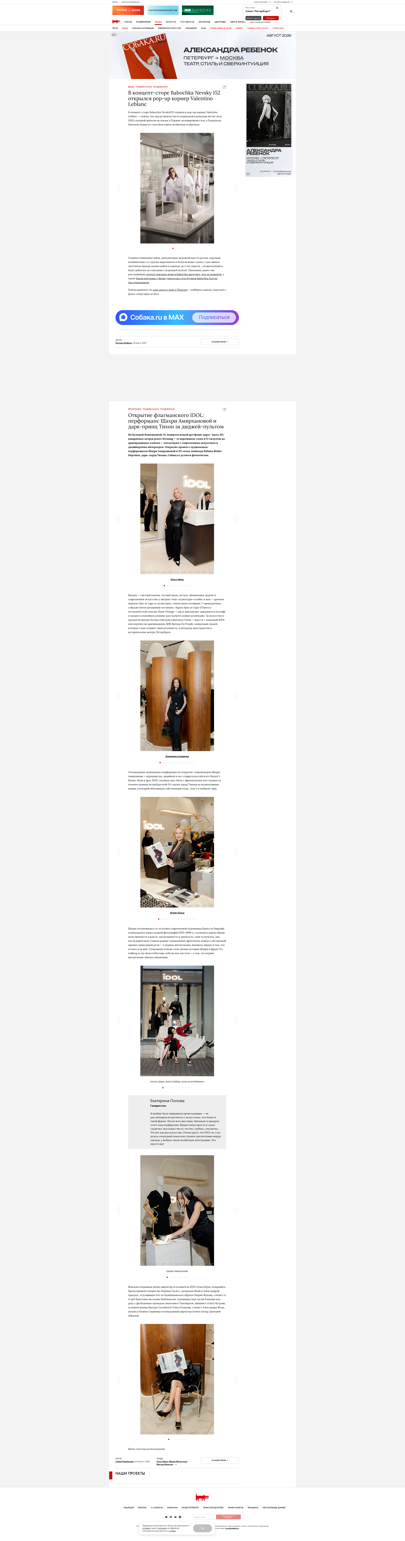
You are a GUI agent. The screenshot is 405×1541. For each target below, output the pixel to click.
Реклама (142, 1508)
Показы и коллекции (143, 28)
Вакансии (172, 1508)
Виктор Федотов (165, 1470)
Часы (203, 28)
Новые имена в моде (221, 28)
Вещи (125, 28)
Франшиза (253, 1508)
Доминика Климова (177, 762)
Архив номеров (235, 1508)
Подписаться (144, 87)
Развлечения (143, 22)
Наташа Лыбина (123, 343)
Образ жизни (238, 22)
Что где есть (187, 22)
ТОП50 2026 (278, 28)
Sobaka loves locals (257, 28)
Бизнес (239, 28)
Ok (202, 1528)
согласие (162, 1528)
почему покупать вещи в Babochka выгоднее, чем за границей (183, 274)
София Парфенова (124, 1467)
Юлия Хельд (177, 919)
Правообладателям (213, 1508)
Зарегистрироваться (130, 2)
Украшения (191, 28)
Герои (115, 28)
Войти (115, 2)
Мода (158, 22)
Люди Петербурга (190, 1508)
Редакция (129, 1508)
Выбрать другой (253, 18)
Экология (204, 22)
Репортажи (134, 415)
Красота (171, 22)
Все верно (271, 18)
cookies (172, 1530)
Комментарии (219, 342)
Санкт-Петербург (261, 2)
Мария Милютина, (178, 1467)
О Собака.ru (157, 1508)
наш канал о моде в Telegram (170, 289)
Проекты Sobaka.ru (282, 2)
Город (128, 22)
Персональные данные (274, 1508)
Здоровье (220, 22)
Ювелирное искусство (169, 28)
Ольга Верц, (162, 1467)
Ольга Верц (177, 585)
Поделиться (160, 87)
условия (146, 1528)
